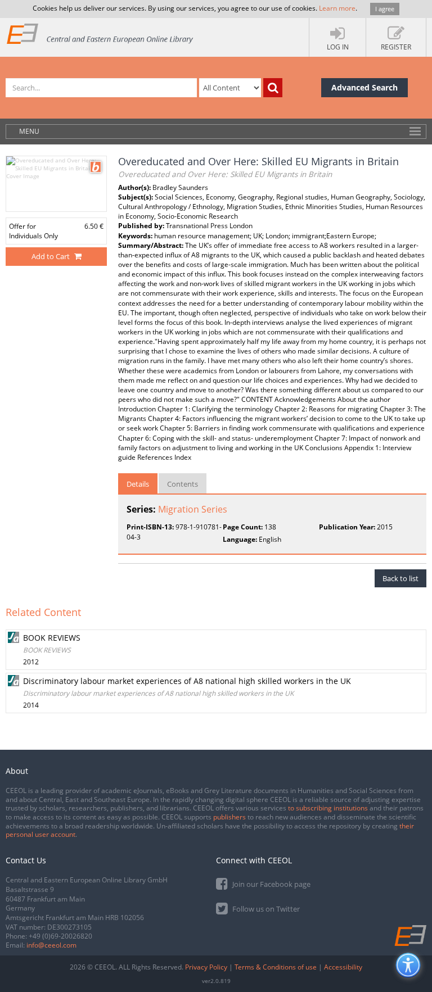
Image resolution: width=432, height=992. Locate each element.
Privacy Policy (206, 967)
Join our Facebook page (270, 884)
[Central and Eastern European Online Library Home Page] (100, 33)
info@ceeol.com (51, 945)
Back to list (400, 578)
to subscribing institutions (328, 808)
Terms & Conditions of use (276, 967)
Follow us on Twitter (265, 909)
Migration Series (192, 509)
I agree (384, 8)
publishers (229, 817)
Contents (182, 484)
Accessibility (343, 967)
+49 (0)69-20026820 (60, 936)
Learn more (337, 8)
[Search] (272, 87)
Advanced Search (364, 87)
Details (138, 484)
